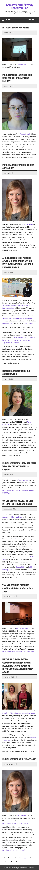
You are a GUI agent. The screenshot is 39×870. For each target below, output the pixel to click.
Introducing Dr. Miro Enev (15, 27)
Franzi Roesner (27, 224)
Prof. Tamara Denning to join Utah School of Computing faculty (17, 78)
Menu (8, 20)
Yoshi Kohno (28, 323)
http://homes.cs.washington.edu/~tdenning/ (18, 651)
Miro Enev (22, 64)
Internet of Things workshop (12, 517)
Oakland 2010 (21, 567)
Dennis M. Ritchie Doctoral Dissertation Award (18, 713)
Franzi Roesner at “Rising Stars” (19, 759)
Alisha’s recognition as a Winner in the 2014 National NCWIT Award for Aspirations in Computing (18, 340)
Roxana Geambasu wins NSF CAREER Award (16, 372)
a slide (14, 539)
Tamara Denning (25, 134)
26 (5, 861)
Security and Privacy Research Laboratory (17, 318)
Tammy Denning (22, 628)
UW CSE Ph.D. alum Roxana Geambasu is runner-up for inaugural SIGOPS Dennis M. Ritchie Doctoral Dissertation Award (17, 666)
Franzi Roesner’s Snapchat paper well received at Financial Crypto (19, 466)
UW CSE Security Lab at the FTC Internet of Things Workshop (17, 502)
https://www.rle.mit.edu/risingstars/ (15, 823)
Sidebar (31, 20)
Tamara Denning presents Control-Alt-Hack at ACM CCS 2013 (17, 588)
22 (15, 858)
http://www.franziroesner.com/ (13, 850)
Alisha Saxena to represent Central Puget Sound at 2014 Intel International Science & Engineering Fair (17, 262)
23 (20, 858)
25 (31, 858)
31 (12, 861)
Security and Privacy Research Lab (19, 6)
